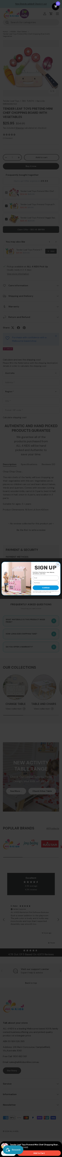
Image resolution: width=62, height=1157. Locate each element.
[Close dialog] (58, 564)
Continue (45, 588)
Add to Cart (39, 1153)
